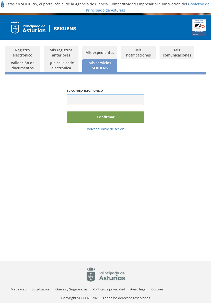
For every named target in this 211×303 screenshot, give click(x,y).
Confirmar (106, 117)
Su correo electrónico (85, 90)
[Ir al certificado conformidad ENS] (199, 27)
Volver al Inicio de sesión (105, 129)
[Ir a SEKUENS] (42, 27)
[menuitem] (41, 289)
